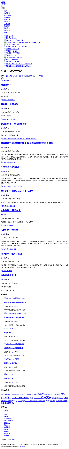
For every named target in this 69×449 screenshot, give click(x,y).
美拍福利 (32, 401)
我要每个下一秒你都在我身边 (13, 348)
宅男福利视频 (20, 398)
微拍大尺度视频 (37, 398)
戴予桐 (61, 398)
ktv (22, 394)
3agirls (2, 394)
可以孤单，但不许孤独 (11, 254)
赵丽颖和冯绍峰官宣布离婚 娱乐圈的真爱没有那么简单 (27, 143)
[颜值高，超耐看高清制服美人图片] (15, 298)
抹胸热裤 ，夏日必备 (11, 210)
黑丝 (13, 403)
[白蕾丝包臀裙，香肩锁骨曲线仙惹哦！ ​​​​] (17, 66)
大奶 (52, 394)
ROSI (25, 394)
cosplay (13, 394)
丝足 (35, 394)
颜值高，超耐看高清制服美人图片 (15, 302)
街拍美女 (7, 21)
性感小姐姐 (8, 333)
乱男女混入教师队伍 (10, 167)
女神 (5, 398)
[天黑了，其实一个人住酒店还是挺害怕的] (18, 64)
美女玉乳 (27, 401)
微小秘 (3, 89)
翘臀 (59, 401)
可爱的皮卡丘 (8, 378)
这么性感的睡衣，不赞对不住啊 (14, 317)
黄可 (10, 403)
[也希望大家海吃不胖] (11, 59)
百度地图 (22, 446)
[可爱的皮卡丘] (9, 374)
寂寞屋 (3, 2)
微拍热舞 (7, 28)
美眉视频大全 (8, 17)
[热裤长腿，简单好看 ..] (12, 61)
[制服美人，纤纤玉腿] (11, 359)
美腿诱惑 (52, 401)
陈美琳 (65, 401)
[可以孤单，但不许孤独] (12, 53)
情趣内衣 (56, 398)
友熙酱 (45, 394)
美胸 (43, 401)
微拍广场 (7, 30)
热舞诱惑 (13, 401)
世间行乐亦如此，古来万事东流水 (17, 191)
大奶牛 (56, 394)
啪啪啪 (49, 394)
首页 (5, 11)
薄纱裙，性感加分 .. (10, 104)
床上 (31, 398)
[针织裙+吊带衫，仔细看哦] (13, 57)
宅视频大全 (8, 15)
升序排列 (40, 76)
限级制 (7, 403)
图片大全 (7, 32)
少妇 (27, 398)
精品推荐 (7, 13)
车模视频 (7, 24)
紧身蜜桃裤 (6, 85)
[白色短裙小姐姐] (10, 55)
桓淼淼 (7, 401)
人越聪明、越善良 (9, 230)
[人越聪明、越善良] (10, 51)
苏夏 (62, 401)
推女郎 (3, 401)
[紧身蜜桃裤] (8, 36)
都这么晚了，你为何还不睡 (14, 124)
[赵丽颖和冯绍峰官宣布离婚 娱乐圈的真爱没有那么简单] (22, 42)
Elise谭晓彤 (18, 394)
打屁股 (66, 398)
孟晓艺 (13, 398)
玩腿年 (19, 401)
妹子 (9, 397)
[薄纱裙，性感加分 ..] (11, 38)
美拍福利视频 (38, 401)
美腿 (47, 401)
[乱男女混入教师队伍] (11, 44)
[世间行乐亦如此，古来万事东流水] (15, 46)
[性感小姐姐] (8, 329)
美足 (57, 401)
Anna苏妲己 (8, 394)
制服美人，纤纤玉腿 (10, 363)
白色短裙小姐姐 (8, 275)
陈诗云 (2, 403)
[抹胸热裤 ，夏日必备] (11, 49)
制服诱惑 (40, 394)
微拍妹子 (7, 26)
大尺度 (61, 394)
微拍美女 (46, 397)
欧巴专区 (7, 19)
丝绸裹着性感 (30, 394)
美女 (23, 401)
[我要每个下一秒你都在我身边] (14, 344)
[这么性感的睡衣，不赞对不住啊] (15, 313)
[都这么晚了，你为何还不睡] (13, 40)
